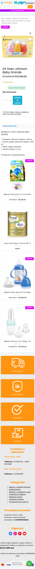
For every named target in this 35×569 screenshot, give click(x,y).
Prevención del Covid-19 (18, 502)
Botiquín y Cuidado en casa (20, 492)
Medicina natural (15, 497)
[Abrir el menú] (15, 2)
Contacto (30, 3)
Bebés (8, 18)
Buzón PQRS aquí (7, 548)
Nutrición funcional (16, 499)
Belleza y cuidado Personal (19, 487)
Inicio (3, 18)
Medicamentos (15, 489)
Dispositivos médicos (17, 494)
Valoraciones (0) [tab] (10, 126)
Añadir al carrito (17, 100)
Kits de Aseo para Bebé (14, 21)
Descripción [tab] (8, 122)
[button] (30, 33)
